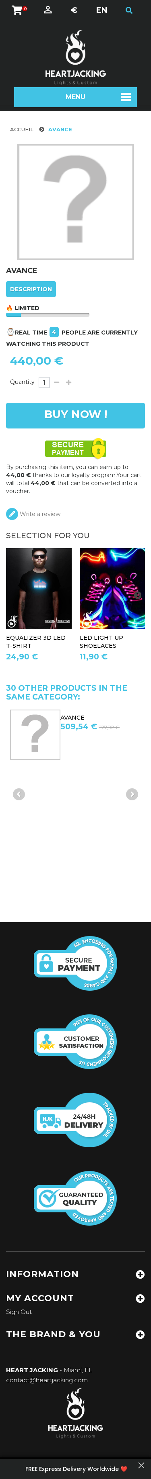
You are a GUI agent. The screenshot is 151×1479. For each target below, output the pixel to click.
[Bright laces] (112, 588)
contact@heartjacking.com (47, 1380)
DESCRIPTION (31, 289)
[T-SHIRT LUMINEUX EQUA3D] (39, 588)
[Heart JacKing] (76, 57)
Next (132, 794)
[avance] (58, 735)
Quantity (22, 382)
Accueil (22, 129)
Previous (19, 794)
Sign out (19, 1312)
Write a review (39, 514)
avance (95, 717)
